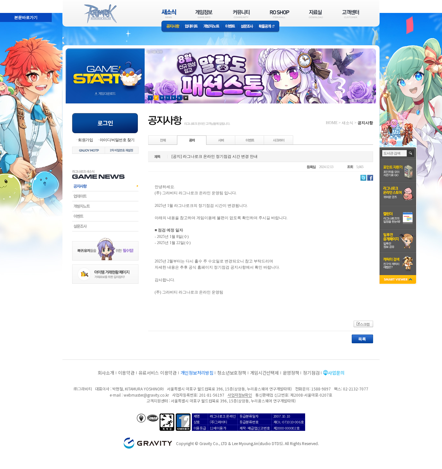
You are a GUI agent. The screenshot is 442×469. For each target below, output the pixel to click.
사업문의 (336, 372)
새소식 (347, 123)
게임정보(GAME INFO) (204, 13)
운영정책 (291, 372)
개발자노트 (211, 27)
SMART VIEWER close (398, 280)
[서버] (221, 139)
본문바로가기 (11, 3)
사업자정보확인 (239, 395)
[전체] (163, 139)
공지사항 (171, 27)
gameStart (105, 69)
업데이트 (191, 27)
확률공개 (267, 27)
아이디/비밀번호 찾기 (117, 140)
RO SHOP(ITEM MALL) (279, 13)
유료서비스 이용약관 (157, 372)
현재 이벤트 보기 (185, 97)
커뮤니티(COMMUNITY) (241, 13)
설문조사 (247, 27)
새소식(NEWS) (168, 13)
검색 (410, 153)
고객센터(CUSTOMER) (350, 13)
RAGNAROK (100, 14)
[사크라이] (278, 139)
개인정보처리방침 (197, 372)
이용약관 (126, 372)
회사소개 (106, 372)
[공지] (191, 139)
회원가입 (85, 140)
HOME (331, 123)
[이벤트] (249, 139)
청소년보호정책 (231, 372)
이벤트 (230, 27)
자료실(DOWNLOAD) (315, 13)
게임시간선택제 (264, 372)
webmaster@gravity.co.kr (146, 395)
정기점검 (311, 372)
